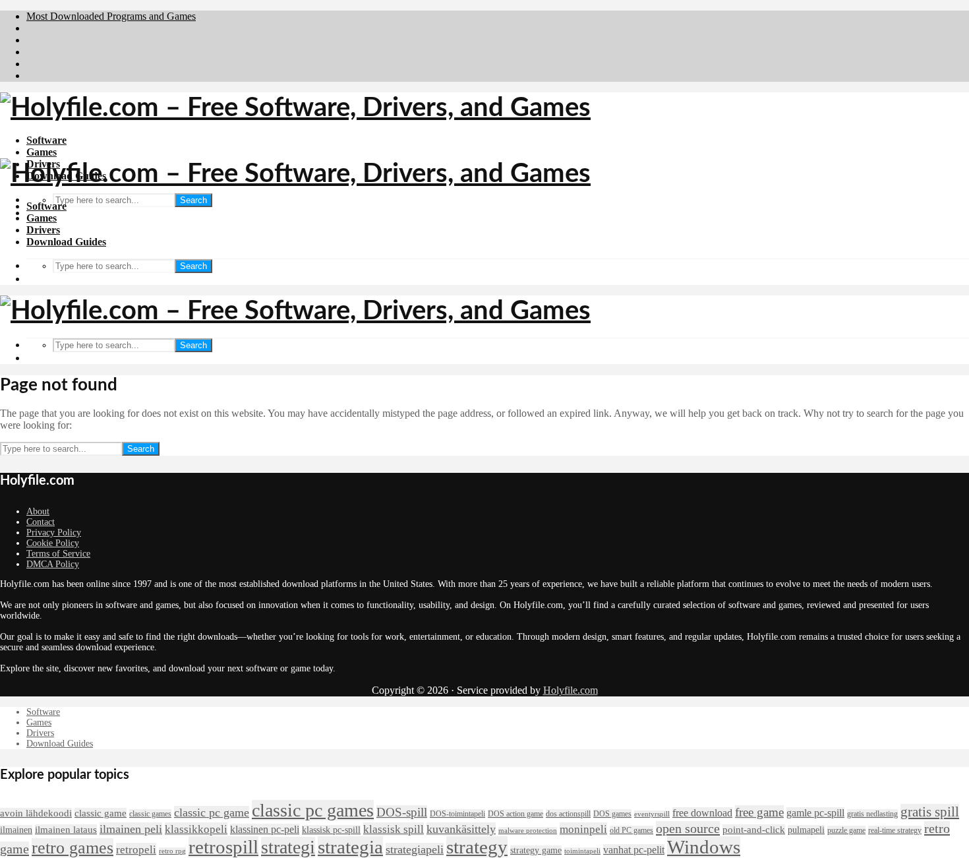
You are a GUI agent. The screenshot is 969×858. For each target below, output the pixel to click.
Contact (40, 522)
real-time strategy (895, 830)
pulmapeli (806, 830)
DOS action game (515, 813)
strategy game (536, 850)
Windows (703, 846)
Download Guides (66, 241)
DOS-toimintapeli (457, 813)
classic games (150, 813)
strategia (350, 846)
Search (193, 200)
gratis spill (929, 812)
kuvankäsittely (461, 829)
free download (702, 812)
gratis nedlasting (872, 813)
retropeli (136, 849)
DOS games (612, 813)
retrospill (223, 846)
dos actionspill (568, 813)
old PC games (631, 830)
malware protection (527, 830)
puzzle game (846, 830)
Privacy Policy (53, 532)
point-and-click (753, 829)
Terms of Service (58, 554)
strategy (477, 846)
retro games (72, 847)
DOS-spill (401, 812)
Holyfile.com (570, 690)
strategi (288, 847)
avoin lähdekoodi (36, 813)
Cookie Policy (52, 543)
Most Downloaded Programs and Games (111, 16)
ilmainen (16, 830)
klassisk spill (393, 829)
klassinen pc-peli (264, 829)
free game (759, 812)
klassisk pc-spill (331, 830)
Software (46, 140)
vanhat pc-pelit (633, 849)
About (37, 511)
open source (688, 828)
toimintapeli (582, 851)
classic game (100, 813)
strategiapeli (415, 849)
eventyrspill (652, 814)
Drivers (43, 229)
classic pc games (313, 810)
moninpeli (583, 829)
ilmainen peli (131, 829)
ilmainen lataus (66, 829)
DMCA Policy (52, 564)
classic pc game (211, 812)
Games (41, 152)
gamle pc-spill (815, 812)
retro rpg (172, 851)
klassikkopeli (196, 829)
